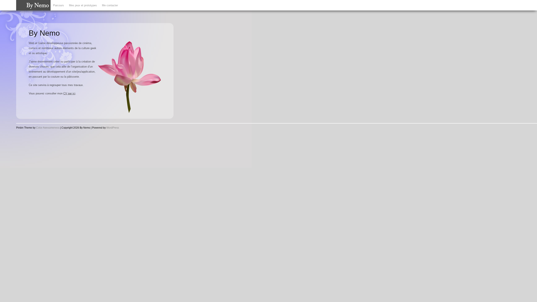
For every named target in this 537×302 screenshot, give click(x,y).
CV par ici (69, 93)
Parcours (58, 5)
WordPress (112, 127)
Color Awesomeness (48, 127)
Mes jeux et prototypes (83, 5)
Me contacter (110, 5)
